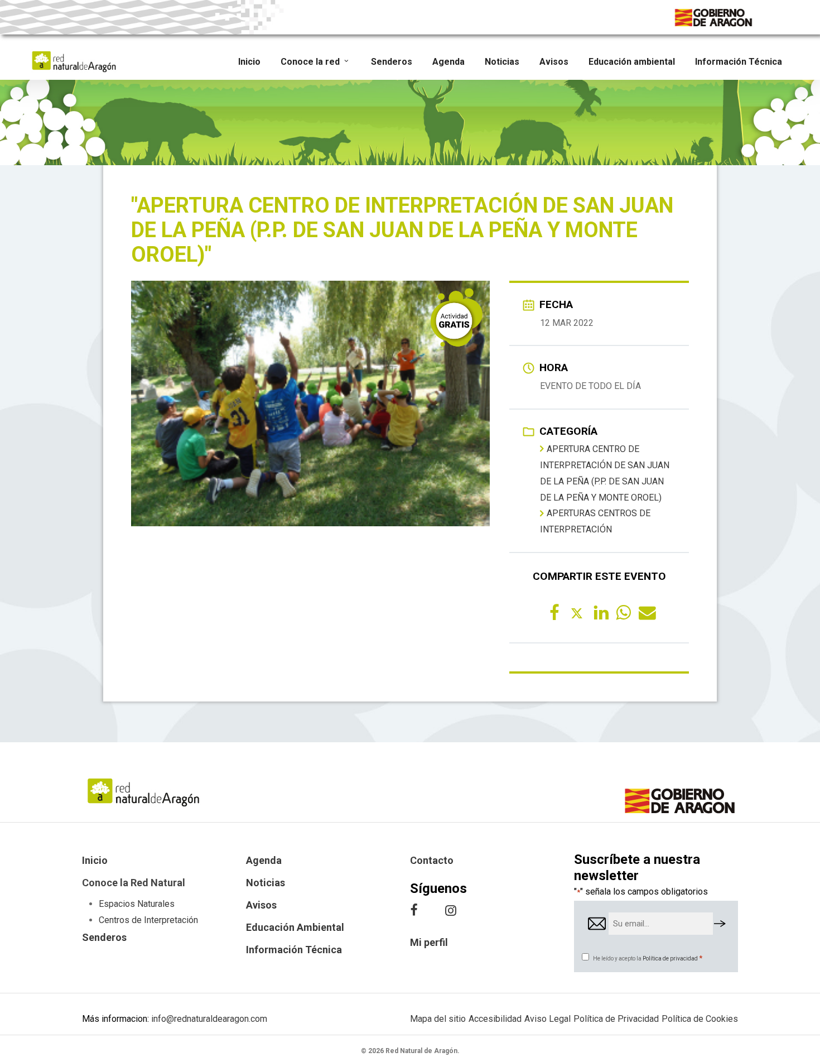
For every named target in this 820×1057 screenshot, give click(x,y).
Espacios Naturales (137, 904)
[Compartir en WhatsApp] (621, 612)
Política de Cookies (700, 1018)
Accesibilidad (495, 1018)
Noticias (265, 882)
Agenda (264, 860)
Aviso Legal (547, 1018)
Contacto (432, 860)
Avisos (261, 905)
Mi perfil (429, 942)
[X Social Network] (576, 612)
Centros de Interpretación (148, 920)
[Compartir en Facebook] (554, 612)
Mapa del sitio (438, 1018)
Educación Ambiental (295, 927)
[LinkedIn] (599, 612)
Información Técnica (294, 949)
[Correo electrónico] (643, 612)
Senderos (104, 937)
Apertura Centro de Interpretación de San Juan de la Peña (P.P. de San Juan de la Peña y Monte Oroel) (604, 473)
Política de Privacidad (616, 1018)
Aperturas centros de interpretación (595, 521)
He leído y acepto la (647, 958)
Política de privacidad (670, 958)
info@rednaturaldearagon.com (209, 1018)
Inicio (95, 860)
